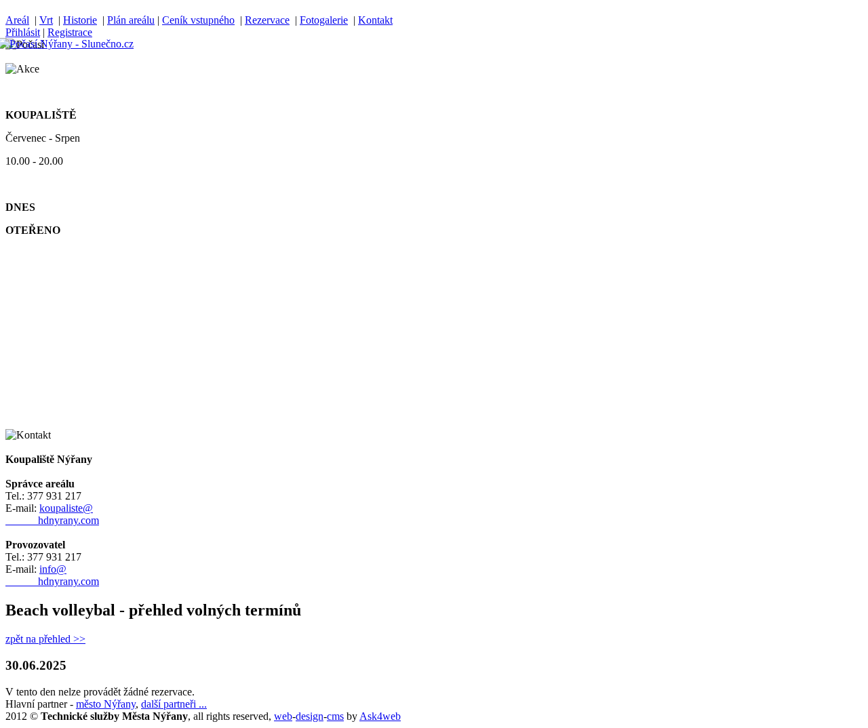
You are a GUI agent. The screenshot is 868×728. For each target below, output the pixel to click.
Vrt (46, 20)
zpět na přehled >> (45, 639)
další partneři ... (174, 704)
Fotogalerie (324, 20)
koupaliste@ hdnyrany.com (52, 514)
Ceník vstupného (198, 20)
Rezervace (267, 20)
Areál (17, 20)
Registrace (69, 32)
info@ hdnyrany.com (52, 575)
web (283, 716)
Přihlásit (22, 32)
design (309, 716)
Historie (80, 20)
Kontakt (375, 20)
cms (335, 716)
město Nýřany (106, 704)
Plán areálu (131, 20)
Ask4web (380, 716)
